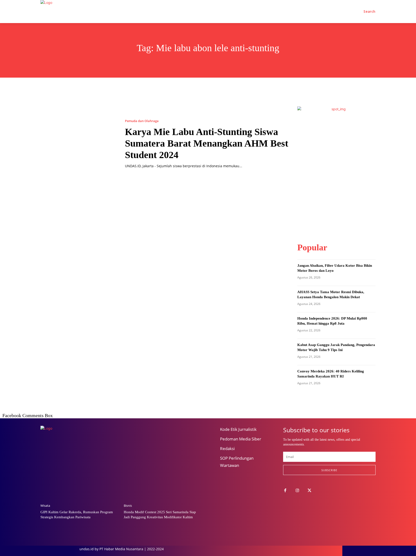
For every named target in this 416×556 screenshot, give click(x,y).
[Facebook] (285, 491)
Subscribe (329, 470)
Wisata (45, 505)
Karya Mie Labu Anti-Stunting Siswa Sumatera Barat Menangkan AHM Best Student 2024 (206, 143)
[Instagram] (297, 491)
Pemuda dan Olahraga (142, 121)
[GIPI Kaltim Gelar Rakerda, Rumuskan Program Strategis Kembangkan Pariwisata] (79, 472)
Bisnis (128, 505)
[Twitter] (310, 491)
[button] (370, 11)
